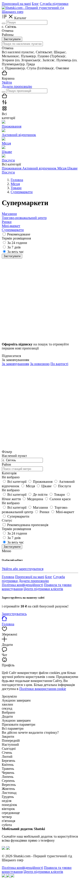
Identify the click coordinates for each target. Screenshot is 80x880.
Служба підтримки (54, 4)
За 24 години (17, 243)
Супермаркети (13, 230)
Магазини (9, 214)
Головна (8, 577)
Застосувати (12, 39)
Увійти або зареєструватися (22, 569)
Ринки (7, 222)
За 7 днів (14, 247)
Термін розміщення (16, 529)
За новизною (40, 364)
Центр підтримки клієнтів (43, 589)
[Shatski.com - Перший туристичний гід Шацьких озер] (40, 12)
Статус (7, 520)
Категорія (9, 473)
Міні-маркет (11, 226)
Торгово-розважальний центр (24, 218)
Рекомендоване (18, 234)
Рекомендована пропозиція (27, 525)
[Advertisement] (40, 298)
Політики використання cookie (42, 689)
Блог (35, 4)
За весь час (15, 252)
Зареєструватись (14, 614)
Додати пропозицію (17, 86)
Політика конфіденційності (22, 585)
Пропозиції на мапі (16, 4)
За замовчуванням (15, 364)
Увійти (7, 82)
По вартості (59, 364)
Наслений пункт (14, 456)
